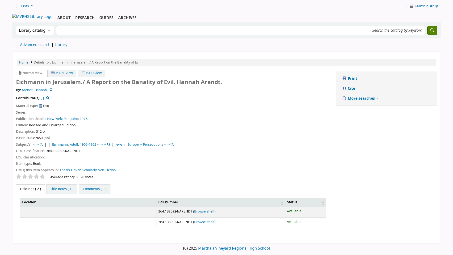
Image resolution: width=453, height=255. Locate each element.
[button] (24, 6)
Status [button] (292, 202)
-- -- (36, 144)
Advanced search (35, 45)
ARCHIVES (127, 18)
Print (352, 78)
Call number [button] (168, 202)
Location (29, 202)
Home (23, 62)
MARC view (64, 73)
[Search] (432, 30)
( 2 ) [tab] (30, 189)
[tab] (61, 189)
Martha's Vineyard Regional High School (234, 248)
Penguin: (71, 118)
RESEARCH (85, 18)
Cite (351, 88)
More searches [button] (361, 98)
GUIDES (106, 18)
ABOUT (64, 18)
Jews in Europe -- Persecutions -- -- (142, 144)
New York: (55, 118)
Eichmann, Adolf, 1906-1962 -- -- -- (79, 144)
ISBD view (93, 73)
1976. (84, 118)
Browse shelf (204, 211)
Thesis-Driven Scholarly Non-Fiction (88, 170)
